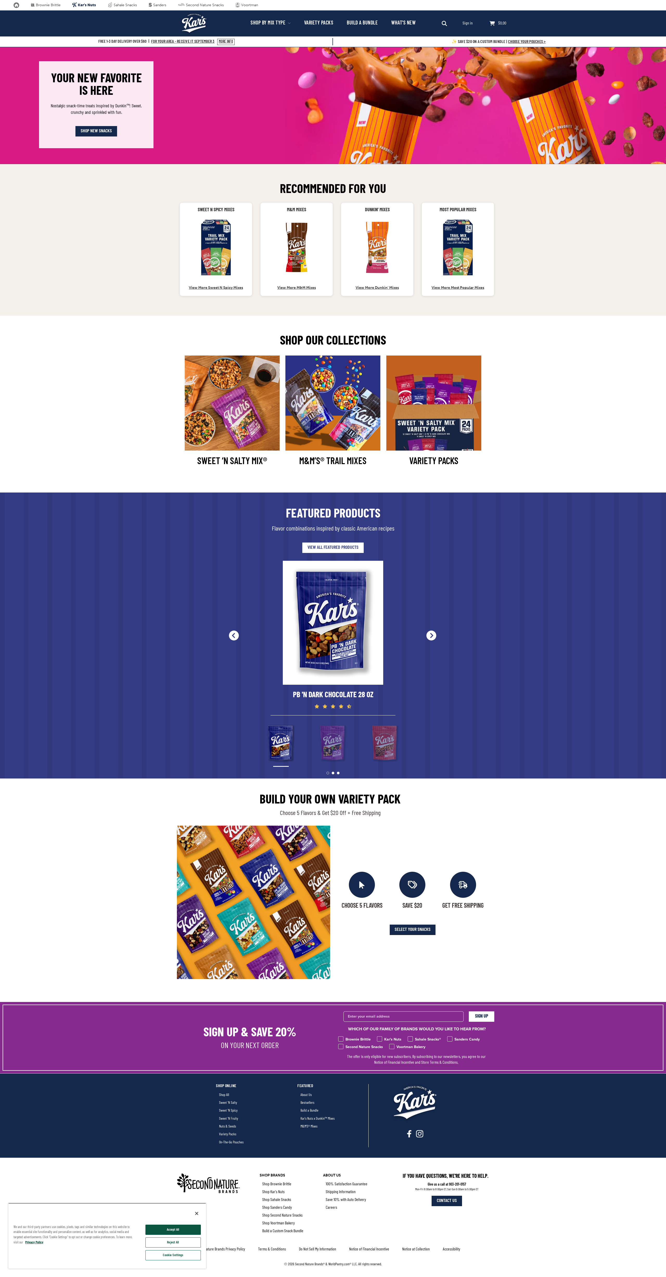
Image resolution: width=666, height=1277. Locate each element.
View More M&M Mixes (296, 287)
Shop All (224, 1095)
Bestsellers (307, 1103)
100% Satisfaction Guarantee (346, 1184)
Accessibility (451, 1249)
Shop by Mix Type (269, 23)
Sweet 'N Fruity (228, 1119)
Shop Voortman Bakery (278, 1223)
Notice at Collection (416, 1249)
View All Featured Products (333, 547)
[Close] (196, 1213)
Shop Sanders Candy (277, 1208)
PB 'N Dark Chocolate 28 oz (333, 695)
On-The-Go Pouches (231, 1142)
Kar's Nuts (86, 5)
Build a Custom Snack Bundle (282, 1231)
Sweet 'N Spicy (228, 1111)
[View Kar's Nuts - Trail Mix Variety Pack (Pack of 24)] (216, 247)
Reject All (173, 1242)
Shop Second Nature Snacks (282, 1215)
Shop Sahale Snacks (276, 1200)
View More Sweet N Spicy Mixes (216, 287)
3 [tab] (338, 773)
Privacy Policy (34, 1242)
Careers (331, 1208)
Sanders (159, 5)
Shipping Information (341, 1192)
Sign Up (481, 1016)
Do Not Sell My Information (317, 1249)
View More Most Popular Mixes (458, 287)
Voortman (249, 5)
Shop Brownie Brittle (276, 1184)
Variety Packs (319, 23)
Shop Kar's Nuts (273, 1192)
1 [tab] (327, 773)
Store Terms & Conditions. (439, 1063)
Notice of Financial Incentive (394, 1063)
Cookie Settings (173, 1255)
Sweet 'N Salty (228, 1103)
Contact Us (447, 1201)
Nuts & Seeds (227, 1127)
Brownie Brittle (48, 5)
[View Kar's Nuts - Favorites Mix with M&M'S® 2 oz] (297, 247)
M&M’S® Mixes (308, 1127)
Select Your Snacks (413, 929)
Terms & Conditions (272, 1249)
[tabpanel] (333, 635)
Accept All (173, 1229)
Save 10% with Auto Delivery (346, 1200)
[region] (107, 1236)
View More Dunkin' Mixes (377, 287)
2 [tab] (333, 773)
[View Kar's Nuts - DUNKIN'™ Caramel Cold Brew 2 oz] (377, 247)
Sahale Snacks (125, 5)
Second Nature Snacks (204, 5)
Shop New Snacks (96, 131)
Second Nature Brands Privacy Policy (219, 1249)
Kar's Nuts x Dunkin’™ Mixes (317, 1119)
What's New (403, 23)
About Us (306, 1095)
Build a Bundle (362, 23)
